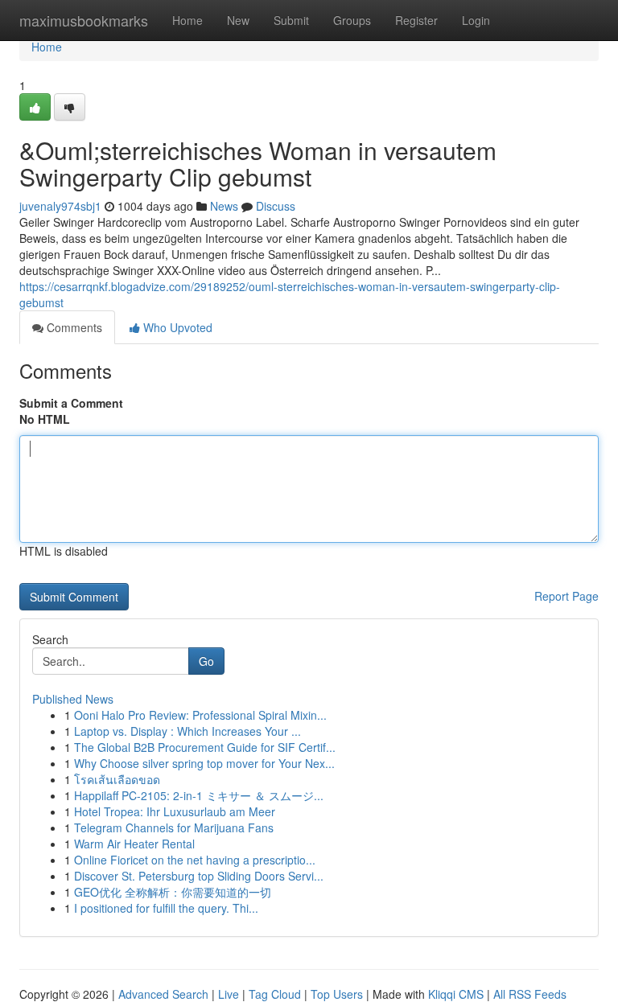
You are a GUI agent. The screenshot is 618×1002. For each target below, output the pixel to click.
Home (187, 20)
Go (206, 661)
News (224, 206)
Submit (291, 20)
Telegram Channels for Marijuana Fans (174, 827)
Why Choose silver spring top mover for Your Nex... (204, 763)
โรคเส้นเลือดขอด (117, 779)
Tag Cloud (275, 994)
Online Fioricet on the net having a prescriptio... (194, 860)
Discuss (275, 206)
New (238, 20)
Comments (72, 327)
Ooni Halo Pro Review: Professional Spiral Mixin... (200, 715)
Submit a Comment (71, 403)
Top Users (337, 994)
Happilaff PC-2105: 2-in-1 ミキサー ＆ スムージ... (198, 795)
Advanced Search (163, 994)
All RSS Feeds (529, 994)
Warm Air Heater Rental (134, 844)
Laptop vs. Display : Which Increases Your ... (187, 731)
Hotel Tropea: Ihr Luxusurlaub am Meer (174, 811)
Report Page (566, 596)
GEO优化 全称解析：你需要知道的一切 (172, 892)
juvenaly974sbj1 (60, 206)
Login (476, 20)
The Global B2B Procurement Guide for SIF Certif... (205, 747)
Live (228, 994)
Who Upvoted (176, 327)
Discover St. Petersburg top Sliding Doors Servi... (198, 876)
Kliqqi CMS (456, 994)
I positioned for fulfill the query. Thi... (166, 908)
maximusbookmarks (83, 20)
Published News (72, 699)
